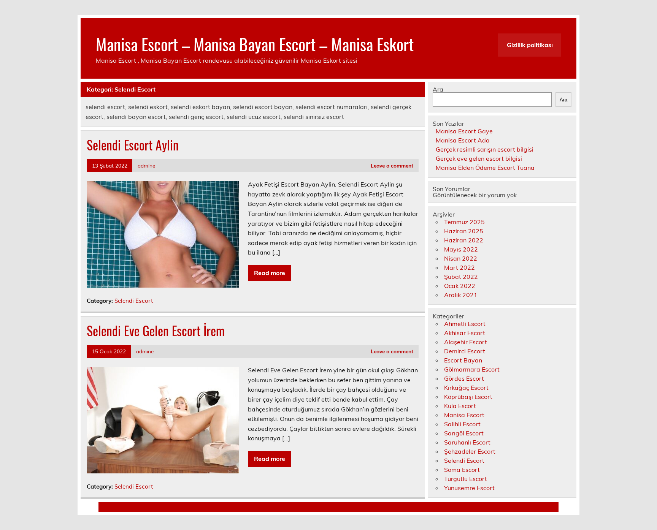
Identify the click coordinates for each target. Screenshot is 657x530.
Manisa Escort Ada (463, 140)
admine (146, 165)
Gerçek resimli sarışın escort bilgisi (484, 149)
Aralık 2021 (461, 295)
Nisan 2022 (460, 258)
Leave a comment (392, 165)
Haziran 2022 (463, 240)
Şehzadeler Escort (469, 451)
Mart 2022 (459, 267)
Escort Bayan (463, 360)
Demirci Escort (464, 351)
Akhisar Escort (464, 333)
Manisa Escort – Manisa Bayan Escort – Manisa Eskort (255, 44)
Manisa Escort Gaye (464, 131)
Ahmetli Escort (465, 323)
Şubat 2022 (461, 276)
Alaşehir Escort (465, 342)
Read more (269, 273)
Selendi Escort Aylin (133, 144)
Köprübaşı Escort (468, 396)
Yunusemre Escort (469, 488)
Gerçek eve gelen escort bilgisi (479, 158)
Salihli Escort (462, 424)
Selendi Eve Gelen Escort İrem (156, 330)
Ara (438, 89)
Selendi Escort (133, 300)
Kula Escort (460, 406)
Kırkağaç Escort (466, 387)
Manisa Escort (464, 415)
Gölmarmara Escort (472, 369)
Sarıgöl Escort (464, 433)
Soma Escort (462, 469)
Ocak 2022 (459, 286)
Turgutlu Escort (465, 479)
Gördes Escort (464, 378)
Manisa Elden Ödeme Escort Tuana (485, 167)
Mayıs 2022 (461, 249)
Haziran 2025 (463, 231)
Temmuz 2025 (464, 222)
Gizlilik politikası (530, 45)
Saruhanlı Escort (467, 442)
